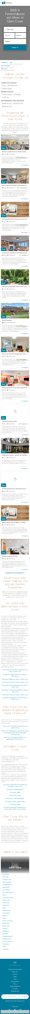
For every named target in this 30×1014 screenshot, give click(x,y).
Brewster (5, 934)
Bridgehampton (7, 936)
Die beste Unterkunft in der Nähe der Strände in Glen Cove (15, 785)
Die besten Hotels (15, 795)
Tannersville (6, 900)
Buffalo (4, 864)
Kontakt (15, 989)
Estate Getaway (7, 320)
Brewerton (5, 931)
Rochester (5, 874)
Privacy (15, 974)
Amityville (5, 949)
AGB (15, 977)
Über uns (15, 972)
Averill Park (6, 923)
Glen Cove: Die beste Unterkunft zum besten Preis (15, 727)
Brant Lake (5, 926)
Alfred (4, 946)
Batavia (4, 915)
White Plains (6, 910)
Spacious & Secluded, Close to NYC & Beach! (16, 286)
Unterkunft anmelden (15, 969)
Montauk (5, 877)
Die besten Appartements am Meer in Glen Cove (15, 675)
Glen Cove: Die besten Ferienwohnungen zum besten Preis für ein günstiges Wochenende (15, 732)
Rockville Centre (7, 892)
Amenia (4, 928)
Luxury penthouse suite (9, 421)
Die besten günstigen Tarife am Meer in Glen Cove (15, 698)
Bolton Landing (7, 921)
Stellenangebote (15, 986)
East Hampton (7, 882)
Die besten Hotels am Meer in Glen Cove (15, 682)
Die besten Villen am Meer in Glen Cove (15, 695)
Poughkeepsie (7, 885)
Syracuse (5, 866)
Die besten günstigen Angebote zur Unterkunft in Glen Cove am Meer (15, 808)
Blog (15, 984)
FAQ (15, 979)
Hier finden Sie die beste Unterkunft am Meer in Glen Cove (15, 670)
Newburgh (5, 887)
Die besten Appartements (15, 789)
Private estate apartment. (10, 556)
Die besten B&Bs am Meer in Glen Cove (15, 679)
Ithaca (4, 918)
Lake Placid (6, 913)
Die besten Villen (15, 804)
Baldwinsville (6, 939)
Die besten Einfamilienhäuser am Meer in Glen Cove (15, 686)
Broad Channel (7, 941)
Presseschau (15, 981)
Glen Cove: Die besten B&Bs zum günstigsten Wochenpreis (15, 738)
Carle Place (6, 890)
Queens (5, 872)
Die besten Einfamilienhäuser (15, 798)
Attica (4, 908)
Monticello (5, 903)
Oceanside (5, 869)
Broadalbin (6, 944)
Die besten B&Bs (15, 792)
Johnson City (6, 879)
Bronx (4, 895)
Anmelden (24, 996)
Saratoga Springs (7, 897)
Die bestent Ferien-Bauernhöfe (15, 801)
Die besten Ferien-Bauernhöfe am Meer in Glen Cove (15, 691)
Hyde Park (5, 905)
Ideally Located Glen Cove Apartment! (14, 151)
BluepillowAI (15, 991)
